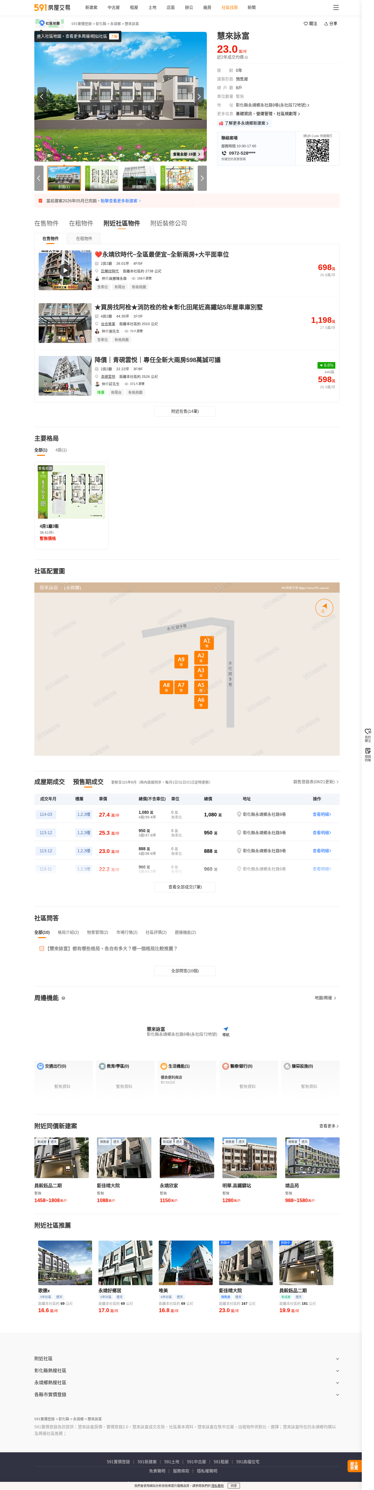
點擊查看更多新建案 (119, 201)
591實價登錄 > (83, 24)
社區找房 (230, 7)
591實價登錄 (118, 1462)
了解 (114, 36)
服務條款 (181, 1471)
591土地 (171, 1462)
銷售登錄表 (314, 782)
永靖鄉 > (117, 24)
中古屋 (114, 7)
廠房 (207, 7)
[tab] (50, 238)
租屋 (134, 7)
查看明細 (321, 814)
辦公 (189, 7)
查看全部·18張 (185, 154)
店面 (171, 7)
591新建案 (147, 1462)
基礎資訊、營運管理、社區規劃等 (266, 114)
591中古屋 (196, 1462)
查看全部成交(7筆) (185, 887)
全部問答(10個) (185, 971)
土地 (152, 7)
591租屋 (221, 1462)
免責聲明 (157, 1471)
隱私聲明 (217, 1486)
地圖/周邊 (324, 998)
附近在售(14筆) (185, 411)
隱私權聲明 (207, 1471)
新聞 (252, 7)
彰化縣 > (102, 24)
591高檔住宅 (248, 1462)
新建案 (91, 7)
